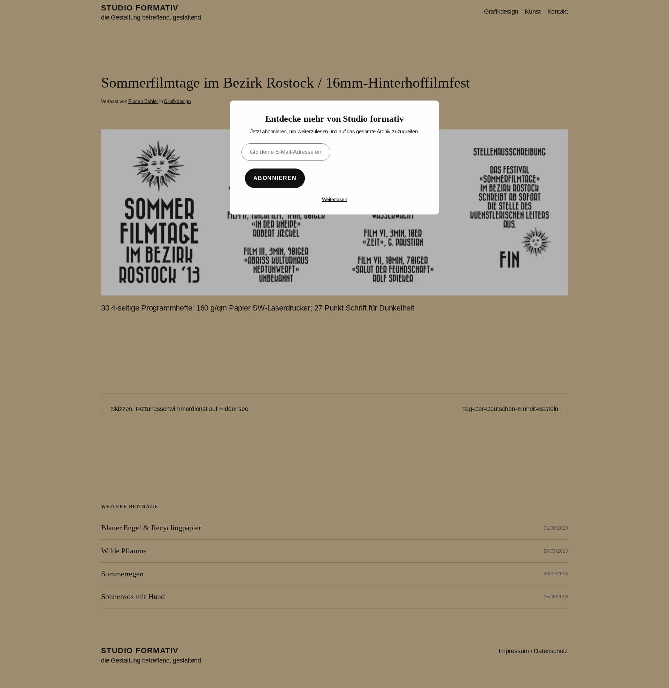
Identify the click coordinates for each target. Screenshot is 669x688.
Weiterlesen (334, 199)
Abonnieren (275, 178)
